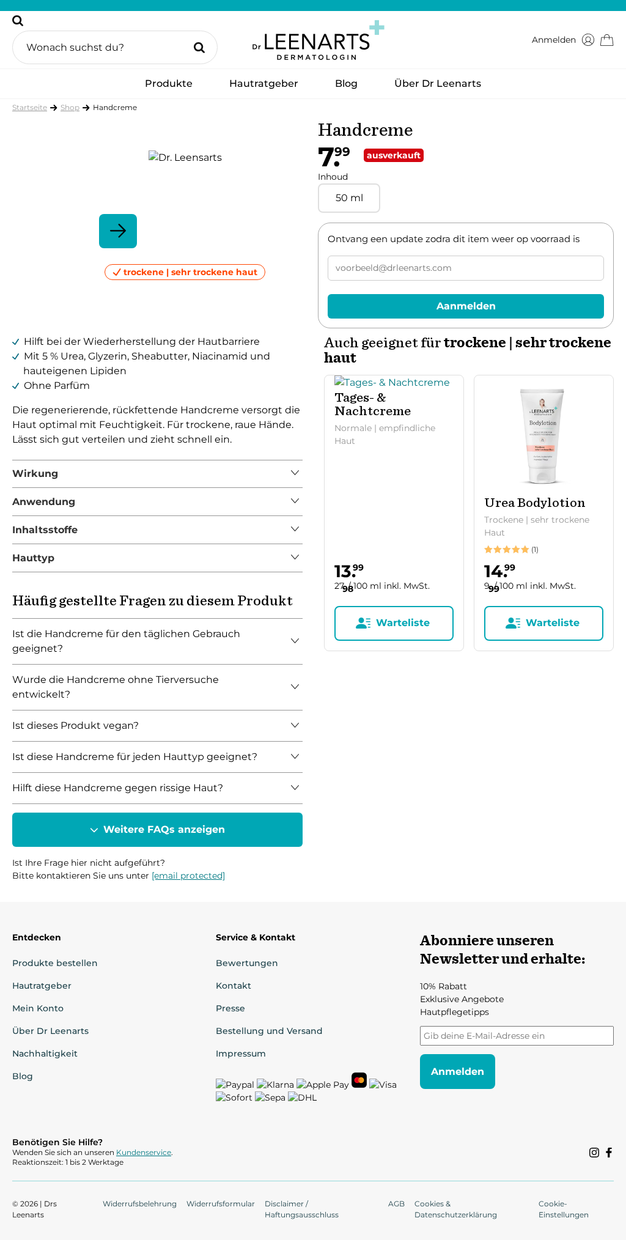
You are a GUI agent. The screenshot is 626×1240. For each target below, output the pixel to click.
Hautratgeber (263, 83)
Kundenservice (143, 1152)
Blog (346, 83)
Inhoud (333, 176)
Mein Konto (38, 1008)
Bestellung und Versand (269, 1030)
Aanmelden (466, 306)
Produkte (169, 87)
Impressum (241, 1053)
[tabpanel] (157, 474)
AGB (396, 1203)
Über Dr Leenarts (437, 83)
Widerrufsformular (220, 1203)
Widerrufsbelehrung (140, 1203)
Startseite (29, 107)
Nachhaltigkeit (45, 1053)
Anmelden (554, 39)
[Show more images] (118, 231)
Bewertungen (247, 963)
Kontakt (233, 985)
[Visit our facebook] (609, 1152)
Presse (230, 1008)
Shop (70, 107)
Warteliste (403, 623)
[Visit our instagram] (594, 1152)
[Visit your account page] (588, 40)
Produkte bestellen (55, 963)
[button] (115, 39)
